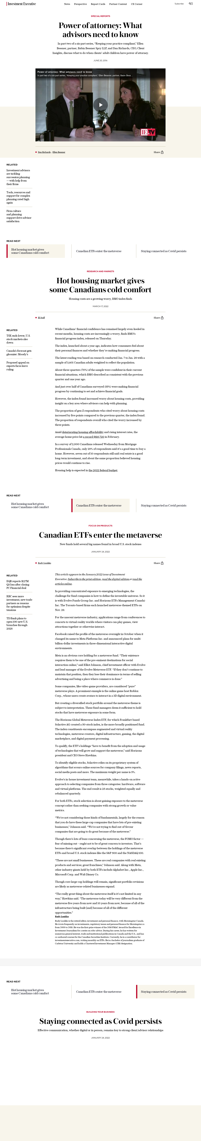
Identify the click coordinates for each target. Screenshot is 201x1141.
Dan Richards (44, 152)
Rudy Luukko (44, 563)
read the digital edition (115, 579)
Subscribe (179, 3)
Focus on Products (100, 526)
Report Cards (98, 4)
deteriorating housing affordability (83, 432)
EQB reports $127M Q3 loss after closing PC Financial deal (17, 585)
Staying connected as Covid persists (163, 251)
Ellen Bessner (59, 152)
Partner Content (118, 4)
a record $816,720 (93, 436)
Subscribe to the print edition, (85, 579)
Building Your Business (100, 1012)
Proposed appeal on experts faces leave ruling (17, 366)
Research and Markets (100, 271)
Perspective (80, 4)
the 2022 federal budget (103, 470)
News (67, 4)
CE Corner (136, 4)
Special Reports (100, 16)
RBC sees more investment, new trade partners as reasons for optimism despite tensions (19, 603)
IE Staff (41, 317)
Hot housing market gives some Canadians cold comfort (30, 251)
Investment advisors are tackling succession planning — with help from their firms (18, 177)
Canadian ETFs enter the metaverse (98, 251)
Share (157, 152)
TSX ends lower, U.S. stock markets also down (18, 339)
